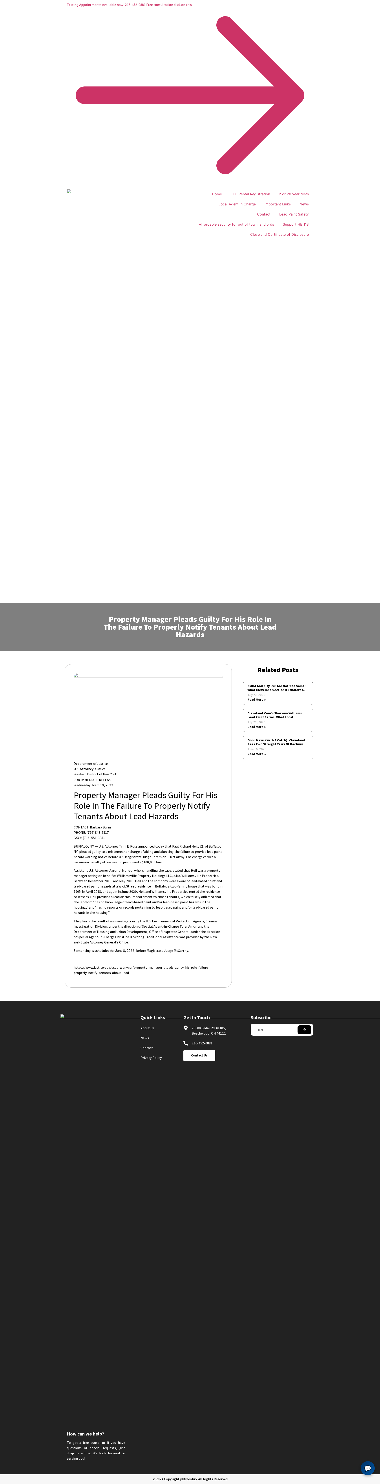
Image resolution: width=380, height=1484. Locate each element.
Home (217, 194)
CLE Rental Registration (250, 194)
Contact (263, 214)
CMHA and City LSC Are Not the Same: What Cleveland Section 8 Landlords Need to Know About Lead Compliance (277, 690)
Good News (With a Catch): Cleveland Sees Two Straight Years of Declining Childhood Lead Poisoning (276, 744)
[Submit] (304, 1029)
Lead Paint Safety (294, 214)
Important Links (278, 204)
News (304, 204)
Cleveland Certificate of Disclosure (279, 234)
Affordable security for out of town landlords (236, 224)
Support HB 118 (296, 224)
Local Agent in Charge (237, 204)
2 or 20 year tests (294, 194)
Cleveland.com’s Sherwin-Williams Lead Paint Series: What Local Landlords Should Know (274, 717)
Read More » (256, 699)
